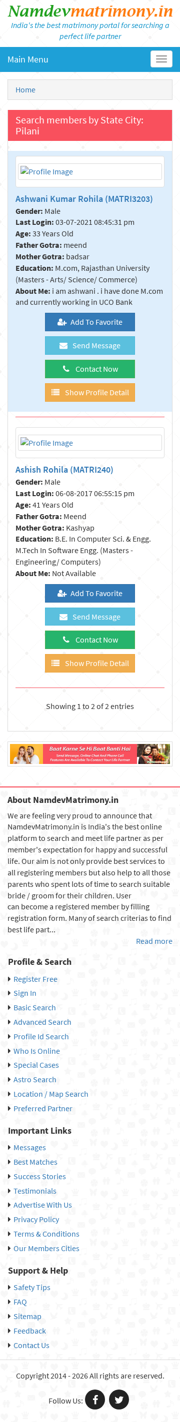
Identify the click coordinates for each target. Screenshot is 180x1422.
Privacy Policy (36, 1219)
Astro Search (35, 1079)
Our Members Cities (47, 1248)
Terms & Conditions (47, 1234)
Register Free (36, 979)
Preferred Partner (43, 1108)
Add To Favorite (96, 322)
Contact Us (32, 1345)
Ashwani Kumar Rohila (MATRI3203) (84, 198)
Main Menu (28, 59)
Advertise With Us (43, 1205)
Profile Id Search (41, 1036)
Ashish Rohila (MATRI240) (65, 469)
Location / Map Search (51, 1094)
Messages (30, 1147)
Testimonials (35, 1191)
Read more (154, 941)
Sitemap (28, 1316)
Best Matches (36, 1162)
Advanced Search (43, 1022)
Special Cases (36, 1065)
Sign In (25, 993)
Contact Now (97, 369)
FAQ (20, 1302)
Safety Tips (32, 1287)
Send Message (96, 345)
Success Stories (40, 1176)
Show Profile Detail (97, 392)
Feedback (30, 1331)
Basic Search (35, 1007)
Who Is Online (37, 1051)
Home (26, 89)
